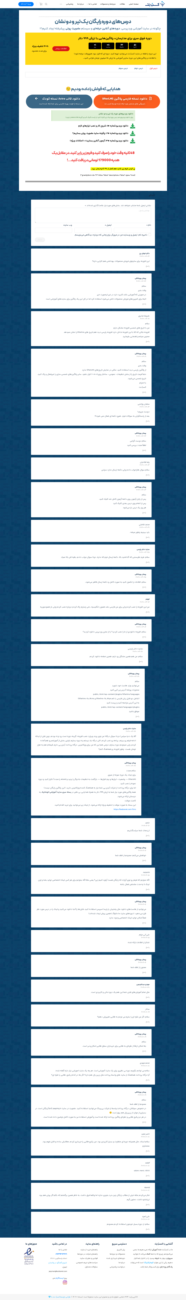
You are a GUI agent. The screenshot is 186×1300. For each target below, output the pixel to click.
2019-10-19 (145, 1012)
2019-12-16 (146, 825)
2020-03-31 (145, 527)
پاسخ (148, 266)
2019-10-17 (145, 1190)
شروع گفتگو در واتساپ (57, 1262)
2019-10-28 (145, 987)
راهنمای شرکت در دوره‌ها (87, 1254)
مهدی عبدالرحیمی (143, 984)
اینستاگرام (59, 1278)
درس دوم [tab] (138, 68)
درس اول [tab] (154, 68)
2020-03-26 (138, 651)
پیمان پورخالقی (140, 278)
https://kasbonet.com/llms (125, 809)
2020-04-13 (145, 407)
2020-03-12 (145, 602)
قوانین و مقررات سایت (89, 1258)
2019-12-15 (145, 875)
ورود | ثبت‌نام (26, 4)
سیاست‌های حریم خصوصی (87, 1262)
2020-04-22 (145, 256)
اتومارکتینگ (148, 1262)
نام (148, 225)
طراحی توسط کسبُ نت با (60, 1297)
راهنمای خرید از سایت (89, 1249)
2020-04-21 (145, 318)
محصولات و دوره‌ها (117, 1254)
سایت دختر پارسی (143, 549)
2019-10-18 (145, 1066)
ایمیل (108, 225)
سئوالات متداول (91, 1267)
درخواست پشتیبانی (117, 1267)
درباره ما (122, 1262)
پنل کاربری (121, 1249)
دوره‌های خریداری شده (115, 1258)
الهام (148, 599)
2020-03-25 (144, 552)
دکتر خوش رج (144, 253)
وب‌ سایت (67, 225)
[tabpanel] (93, 74)
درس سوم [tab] (123, 68)
